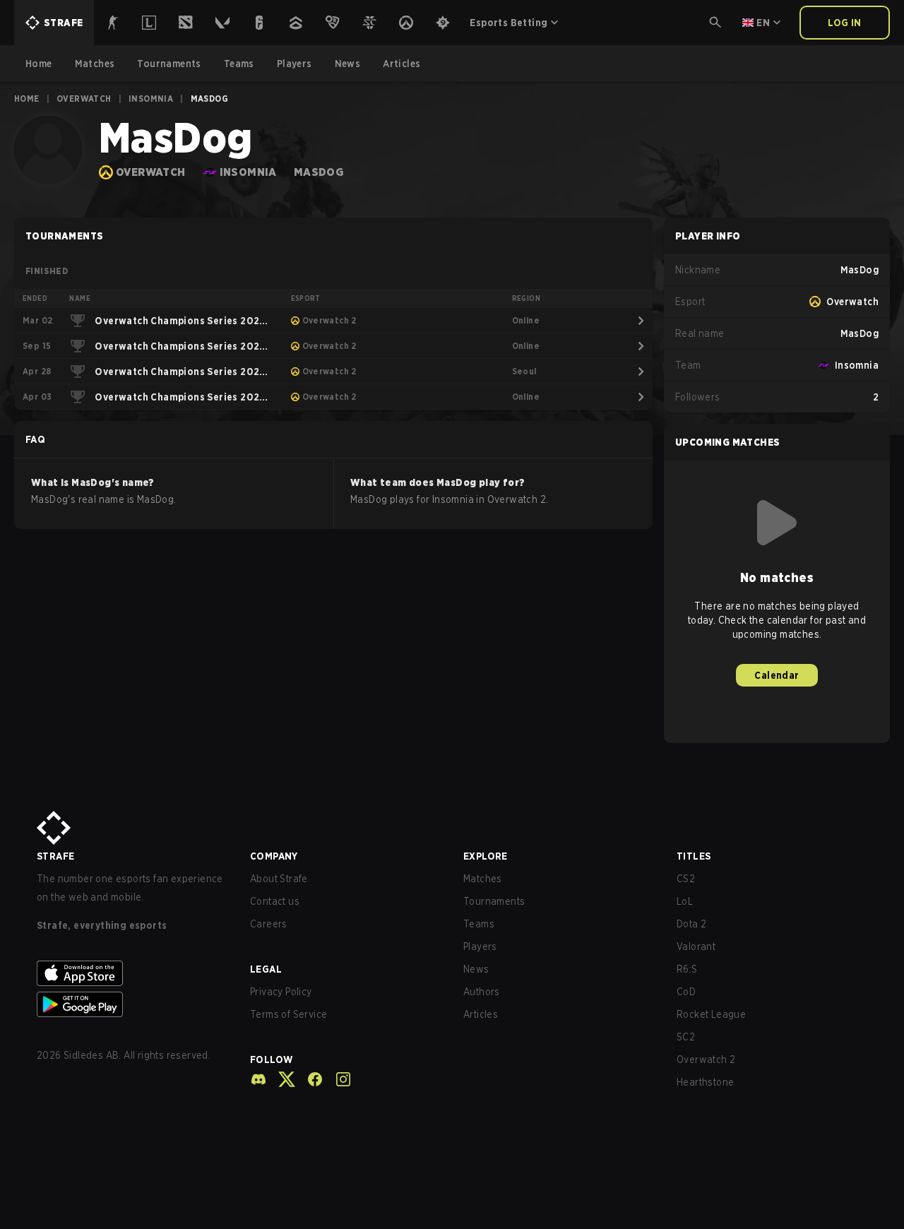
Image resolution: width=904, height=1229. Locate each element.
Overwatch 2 (706, 1059)
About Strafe (279, 878)
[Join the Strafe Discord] (258, 1079)
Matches (482, 878)
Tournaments (494, 901)
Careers (268, 924)
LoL (685, 901)
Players (480, 946)
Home (27, 98)
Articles (480, 1014)
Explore (485, 856)
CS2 (686, 878)
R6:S (687, 969)
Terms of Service (288, 1014)
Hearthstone (705, 1082)
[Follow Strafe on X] (281, 1079)
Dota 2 (691, 924)
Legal (266, 969)
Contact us (274, 901)
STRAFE (55, 856)
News (476, 969)
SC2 (686, 1037)
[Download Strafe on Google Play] (132, 1004)
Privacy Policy (281, 991)
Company (274, 856)
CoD (686, 991)
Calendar (776, 675)
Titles (693, 856)
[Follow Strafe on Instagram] (337, 1079)
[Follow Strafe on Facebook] (309, 1079)
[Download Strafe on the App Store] (132, 973)
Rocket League (711, 1014)
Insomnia (151, 98)
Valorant (696, 946)
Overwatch (84, 98)
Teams (478, 924)
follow (271, 1059)
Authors (481, 991)
